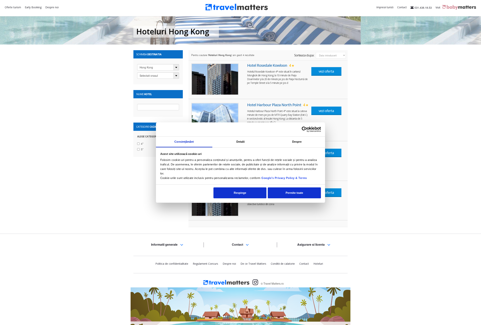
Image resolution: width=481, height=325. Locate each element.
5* (142, 149)
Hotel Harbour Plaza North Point (276, 104)
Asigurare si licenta (311, 244)
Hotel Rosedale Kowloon (269, 65)
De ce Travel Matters (253, 263)
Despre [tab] (297, 141)
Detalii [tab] (240, 141)
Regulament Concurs (205, 263)
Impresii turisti (384, 7)
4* (142, 143)
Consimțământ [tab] (184, 141)
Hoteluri (318, 263)
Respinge (240, 192)
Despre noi (52, 7)
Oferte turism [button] (13, 7)
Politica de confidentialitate (171, 263)
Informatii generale (164, 244)
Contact (402, 7)
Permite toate (294, 192)
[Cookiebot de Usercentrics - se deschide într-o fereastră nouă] (304, 129)
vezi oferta (326, 71)
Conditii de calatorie (283, 263)
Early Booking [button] (33, 7)
